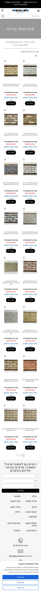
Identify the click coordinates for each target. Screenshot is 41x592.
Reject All (21, 588)
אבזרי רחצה (15, 507)
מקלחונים (33, 516)
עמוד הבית (30, 42)
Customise (20, 582)
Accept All (20, 577)
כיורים (17, 511)
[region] (20, 576)
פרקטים (17, 530)
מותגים (17, 496)
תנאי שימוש (15, 501)
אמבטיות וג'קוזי (13, 523)
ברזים (34, 507)
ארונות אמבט (31, 511)
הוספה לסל (30, 103)
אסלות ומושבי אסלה (31, 524)
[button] (38, 10)
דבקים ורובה (31, 530)
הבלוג (34, 496)
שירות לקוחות (31, 501)
